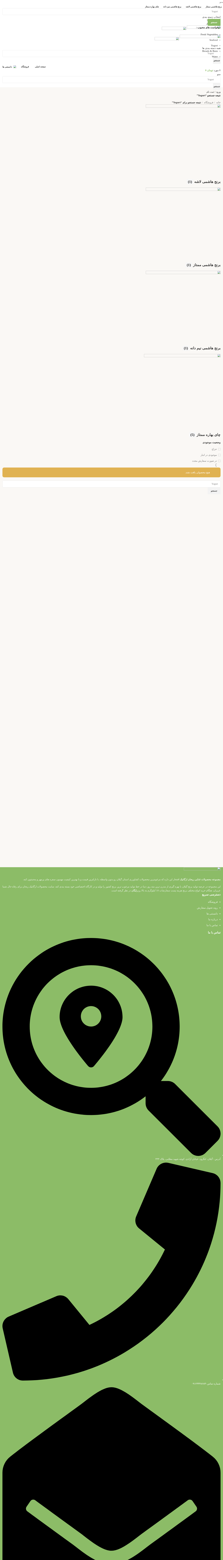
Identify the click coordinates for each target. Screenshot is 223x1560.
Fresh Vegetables (209, 34)
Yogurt (214, 45)
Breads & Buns (210, 51)
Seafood (213, 40)
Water (215, 56)
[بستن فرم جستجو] (219, 4)
